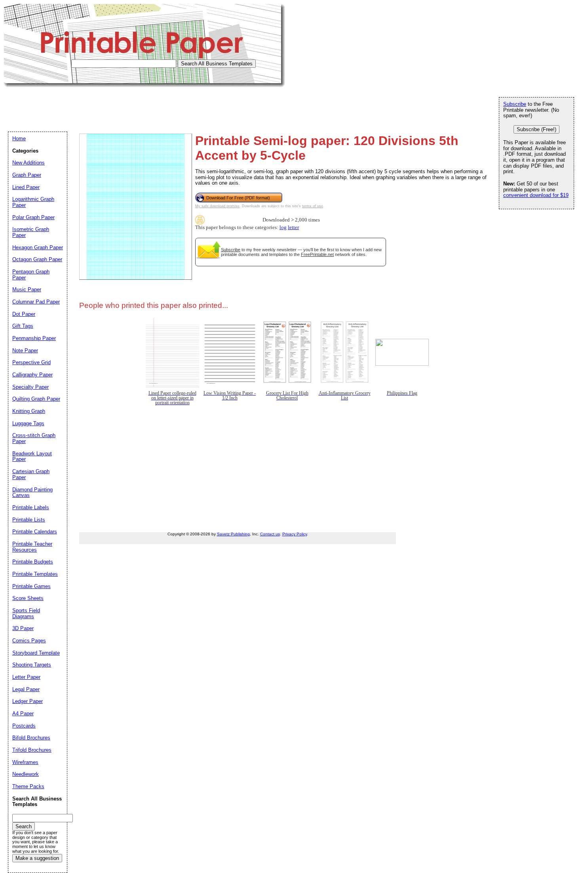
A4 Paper (23, 713)
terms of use (312, 206)
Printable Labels (30, 507)
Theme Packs (28, 786)
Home (19, 138)
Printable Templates (35, 574)
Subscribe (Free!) (536, 129)
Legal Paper (26, 689)
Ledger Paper (27, 701)
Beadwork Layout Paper (32, 456)
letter (293, 227)
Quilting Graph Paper (36, 399)
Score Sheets (28, 598)
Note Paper (25, 350)
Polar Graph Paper (33, 217)
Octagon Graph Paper (37, 259)
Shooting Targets (31, 665)
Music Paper (26, 289)
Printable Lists (28, 520)
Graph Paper (26, 175)
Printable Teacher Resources (32, 547)
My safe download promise (217, 206)
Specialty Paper (30, 387)
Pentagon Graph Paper (30, 275)
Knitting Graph (28, 411)
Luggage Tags (28, 423)
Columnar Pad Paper (36, 302)
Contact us (270, 534)
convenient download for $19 (536, 195)
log (283, 227)
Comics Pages (29, 641)
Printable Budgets (32, 562)
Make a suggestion (37, 858)
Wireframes (25, 762)
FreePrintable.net (317, 254)
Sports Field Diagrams (26, 613)
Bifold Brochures (31, 738)
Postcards (24, 726)
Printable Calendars (34, 532)
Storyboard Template (36, 653)
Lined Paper (26, 187)
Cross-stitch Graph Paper (33, 438)
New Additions (28, 163)
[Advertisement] (148, 105)
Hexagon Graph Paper (37, 247)
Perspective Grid (31, 362)
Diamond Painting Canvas (32, 493)
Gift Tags (22, 326)
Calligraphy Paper (32, 375)
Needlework (25, 774)
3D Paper (23, 628)
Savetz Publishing (233, 534)
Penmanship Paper (34, 338)
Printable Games (31, 586)
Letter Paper (26, 677)
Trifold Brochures (31, 750)
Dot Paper (23, 314)
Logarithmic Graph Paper (33, 202)
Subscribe (230, 249)
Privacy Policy (294, 534)
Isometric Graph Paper (30, 232)
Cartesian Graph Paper (30, 474)
